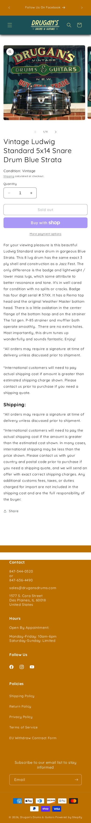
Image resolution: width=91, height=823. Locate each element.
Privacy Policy (20, 717)
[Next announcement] (82, 8)
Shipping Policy (22, 696)
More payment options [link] (45, 234)
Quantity (10, 184)
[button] (10, 25)
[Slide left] (35, 132)
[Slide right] (56, 132)
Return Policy (20, 706)
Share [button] (14, 511)
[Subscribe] (76, 779)
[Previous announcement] (9, 8)
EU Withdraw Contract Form (33, 738)
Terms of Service (23, 727)
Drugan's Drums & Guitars (37, 817)
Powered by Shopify (68, 817)
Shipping (9, 176)
